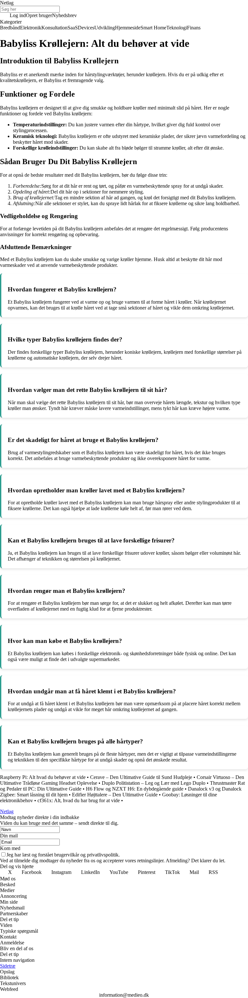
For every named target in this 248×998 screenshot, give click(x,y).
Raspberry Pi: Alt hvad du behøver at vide (43, 777)
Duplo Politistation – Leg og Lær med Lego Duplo (153, 783)
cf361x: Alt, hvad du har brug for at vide (78, 800)
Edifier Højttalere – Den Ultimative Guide (115, 794)
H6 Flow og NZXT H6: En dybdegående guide (134, 789)
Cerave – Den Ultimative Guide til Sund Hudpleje (141, 777)
